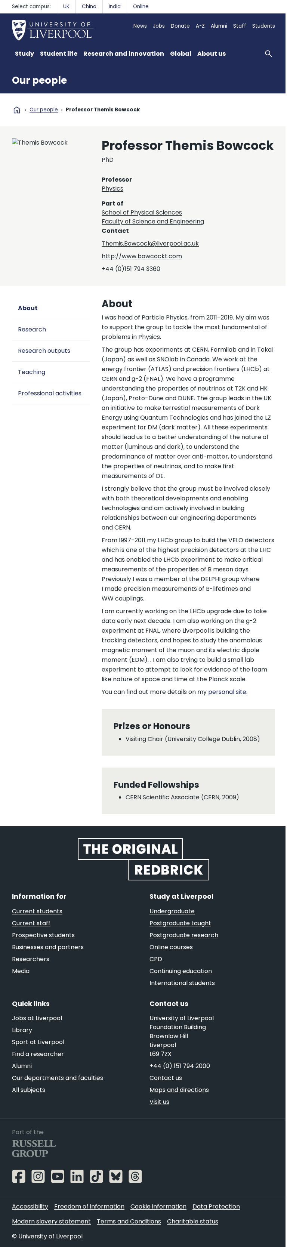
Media (21, 971)
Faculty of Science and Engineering (153, 221)
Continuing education (180, 971)
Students (263, 26)
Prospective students (43, 935)
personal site (227, 692)
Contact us (165, 1078)
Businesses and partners (48, 947)
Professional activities (49, 393)
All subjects (28, 1090)
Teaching (31, 372)
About (28, 308)
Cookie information (158, 1206)
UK (66, 6)
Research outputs (44, 350)
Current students (37, 911)
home (17, 109)
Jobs (159, 26)
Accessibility (30, 1206)
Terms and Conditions (129, 1221)
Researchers (30, 959)
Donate (180, 26)
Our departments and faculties (57, 1078)
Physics (112, 188)
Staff (239, 26)
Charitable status (192, 1221)
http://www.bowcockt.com (142, 256)
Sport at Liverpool (38, 1042)
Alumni (219, 26)
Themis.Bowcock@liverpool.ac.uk (150, 243)
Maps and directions (179, 1090)
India (115, 6)
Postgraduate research (183, 935)
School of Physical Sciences (142, 212)
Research (32, 329)
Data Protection (216, 1206)
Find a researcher (38, 1054)
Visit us (159, 1102)
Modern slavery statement (51, 1221)
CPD (155, 959)
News (140, 26)
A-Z (200, 26)
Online (141, 6)
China (89, 6)
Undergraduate (172, 911)
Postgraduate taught (180, 923)
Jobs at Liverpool (37, 1018)
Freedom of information (89, 1206)
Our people (39, 80)
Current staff (31, 923)
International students (182, 983)
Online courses (171, 947)
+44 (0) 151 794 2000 (179, 1066)
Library (22, 1030)
